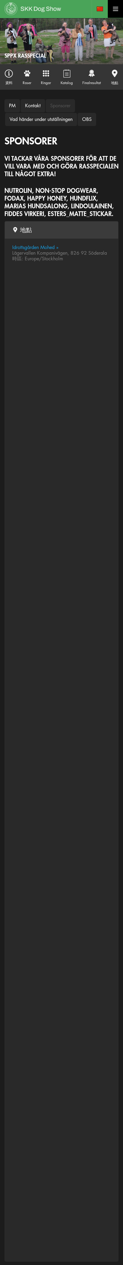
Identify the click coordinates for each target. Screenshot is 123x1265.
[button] (100, 9)
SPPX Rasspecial (25, 55)
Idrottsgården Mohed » (35, 247)
